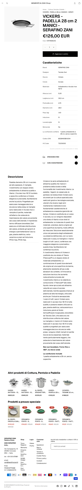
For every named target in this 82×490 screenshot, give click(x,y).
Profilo (32, 446)
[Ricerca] (7, 3)
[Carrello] (79, 3)
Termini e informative (41, 486)
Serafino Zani (23, 455)
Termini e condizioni (40, 452)
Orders (32, 443)
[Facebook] (57, 486)
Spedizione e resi (53, 157)
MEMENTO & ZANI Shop (16, 485)
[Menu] (2, 3)
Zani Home (23, 469)
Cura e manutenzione (54, 163)
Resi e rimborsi (39, 448)
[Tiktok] (69, 486)
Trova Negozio (23, 444)
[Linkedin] (76, 486)
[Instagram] (61, 486)
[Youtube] (65, 486)
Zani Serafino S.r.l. (23, 464)
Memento (24, 447)
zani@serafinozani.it (11, 462)
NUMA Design (23, 459)
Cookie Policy (41, 456)
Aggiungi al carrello (61, 54)
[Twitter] (72, 486)
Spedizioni (40, 445)
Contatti (39, 461)
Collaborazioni (41, 463)
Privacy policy (41, 458)
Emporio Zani (23, 451)
